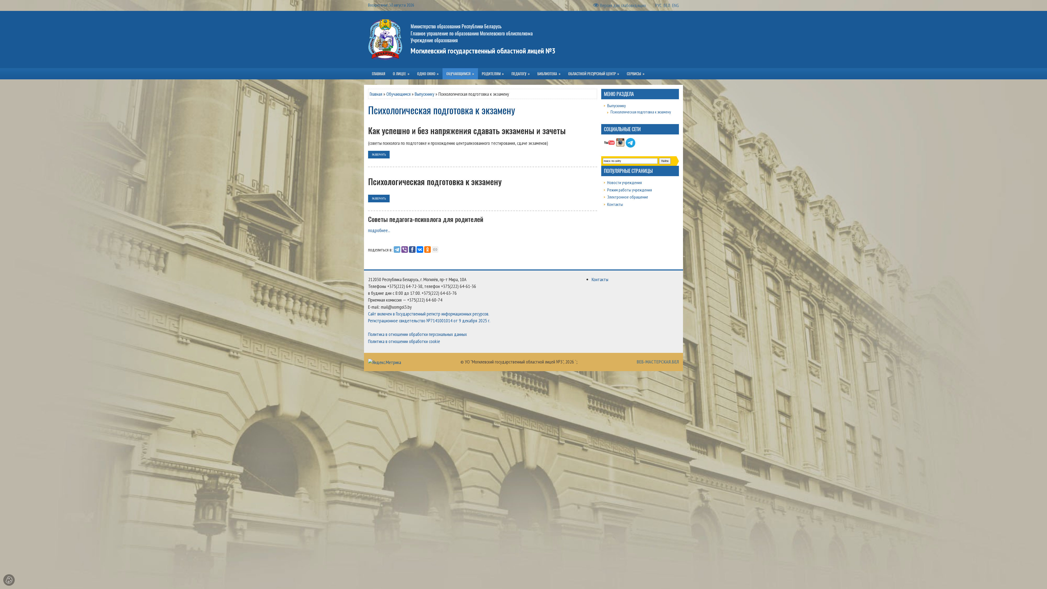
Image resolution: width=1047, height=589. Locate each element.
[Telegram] (397, 249)
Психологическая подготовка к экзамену (640, 112)
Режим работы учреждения (629, 190)
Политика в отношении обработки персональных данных (417, 334)
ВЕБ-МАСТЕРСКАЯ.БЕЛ (658, 362)
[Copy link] (435, 249)
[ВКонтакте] (420, 249)
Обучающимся (398, 94)
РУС (658, 5)
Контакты (615, 204)
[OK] (427, 249)
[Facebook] (412, 249)
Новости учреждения (624, 182)
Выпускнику (424, 94)
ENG (675, 5)
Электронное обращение (627, 197)
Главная (376, 94)
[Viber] (404, 249)
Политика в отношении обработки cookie (404, 341)
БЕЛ (667, 5)
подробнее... (379, 230)
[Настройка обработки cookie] (9, 580)
